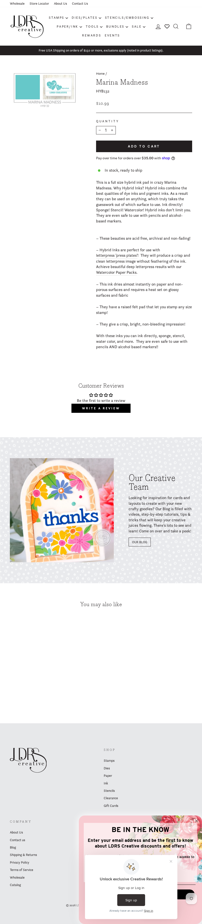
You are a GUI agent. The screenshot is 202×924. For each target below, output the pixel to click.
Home (100, 73)
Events (112, 35)
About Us (60, 3)
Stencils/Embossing (127, 17)
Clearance (111, 798)
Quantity (107, 121)
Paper (108, 776)
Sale (136, 26)
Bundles (115, 26)
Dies (107, 768)
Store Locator (39, 3)
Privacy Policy (19, 862)
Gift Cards (111, 806)
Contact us (17, 840)
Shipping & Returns (23, 855)
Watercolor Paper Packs (116, 272)
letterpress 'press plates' (116, 255)
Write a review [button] (101, 408)
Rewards (91, 35)
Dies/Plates (85, 17)
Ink (106, 783)
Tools (92, 26)
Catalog (15, 885)
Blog (13, 847)
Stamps (56, 17)
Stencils (109, 791)
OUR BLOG (139, 542)
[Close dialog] (197, 821)
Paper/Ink (67, 26)
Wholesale (17, 3)
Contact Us (80, 3)
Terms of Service (21, 870)
